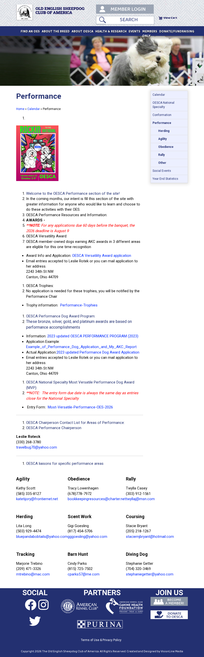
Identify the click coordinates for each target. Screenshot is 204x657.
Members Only (149, 34)
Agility (162, 139)
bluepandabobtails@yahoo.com (42, 536)
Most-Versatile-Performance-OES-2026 (80, 407)
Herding (163, 131)
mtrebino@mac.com (33, 574)
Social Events (162, 171)
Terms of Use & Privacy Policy (101, 640)
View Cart (170, 17)
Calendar (33, 109)
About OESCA (82, 31)
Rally (161, 155)
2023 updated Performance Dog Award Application (97, 352)
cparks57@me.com (84, 574)
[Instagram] (43, 605)
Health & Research (111, 31)
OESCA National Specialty (163, 105)
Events (134, 31)
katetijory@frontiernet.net (37, 499)
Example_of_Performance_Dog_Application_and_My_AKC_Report (81, 347)
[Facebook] (26, 605)
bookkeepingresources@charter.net (97, 499)
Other (162, 163)
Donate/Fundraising (176, 31)
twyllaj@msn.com (140, 499)
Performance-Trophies (79, 305)
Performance (162, 123)
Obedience (165, 147)
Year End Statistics (165, 179)
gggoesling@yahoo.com (87, 536)
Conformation (162, 115)
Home (20, 109)
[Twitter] (34, 621)
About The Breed (56, 31)
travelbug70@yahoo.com (36, 447)
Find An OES (30, 31)
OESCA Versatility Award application (101, 255)
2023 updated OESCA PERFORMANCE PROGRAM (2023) (92, 336)
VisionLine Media (172, 651)
